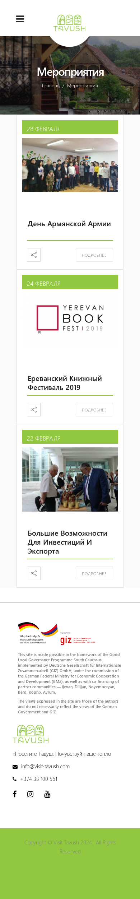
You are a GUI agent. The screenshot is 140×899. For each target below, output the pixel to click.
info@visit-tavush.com (45, 766)
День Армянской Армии (69, 223)
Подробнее (94, 255)
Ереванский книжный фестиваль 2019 (65, 382)
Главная (51, 85)
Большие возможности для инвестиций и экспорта (67, 541)
